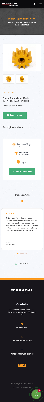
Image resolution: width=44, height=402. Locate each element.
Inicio (10, 19)
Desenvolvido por (22, 387)
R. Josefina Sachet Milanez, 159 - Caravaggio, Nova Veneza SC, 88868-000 (22, 312)
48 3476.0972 (22, 327)
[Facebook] (24, 365)
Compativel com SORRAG (25, 19)
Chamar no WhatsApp (22, 340)
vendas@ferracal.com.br (22, 354)
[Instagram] (20, 365)
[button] (40, 4)
